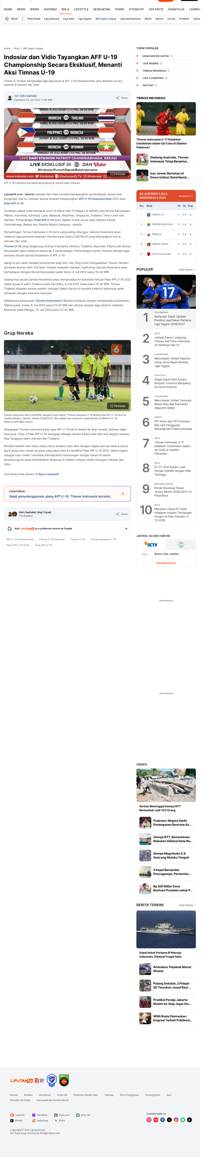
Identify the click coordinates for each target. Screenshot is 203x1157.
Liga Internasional (130, 18)
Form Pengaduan (129, 1095)
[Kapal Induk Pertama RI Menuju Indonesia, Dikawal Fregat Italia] (166, 929)
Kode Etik (62, 1095)
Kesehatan (101, 9)
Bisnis (34, 9)
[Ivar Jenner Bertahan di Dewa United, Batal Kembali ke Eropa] (142, 175)
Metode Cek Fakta (20, 1100)
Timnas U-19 (12, 246)
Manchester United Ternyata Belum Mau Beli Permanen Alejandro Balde (172, 404)
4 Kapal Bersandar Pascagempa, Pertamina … (172, 872)
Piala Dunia (34, 18)
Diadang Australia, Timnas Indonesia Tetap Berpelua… (169, 159)
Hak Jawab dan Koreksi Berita (52, 1100)
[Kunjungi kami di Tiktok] (189, 1119)
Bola (65, 9)
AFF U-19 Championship (95, 198)
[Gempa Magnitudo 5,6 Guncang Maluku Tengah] (145, 855)
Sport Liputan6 (48, 474)
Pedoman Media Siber (86, 1095)
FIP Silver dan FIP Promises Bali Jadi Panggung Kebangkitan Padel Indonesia (173, 425)
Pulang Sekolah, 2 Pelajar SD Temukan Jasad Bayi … (172, 985)
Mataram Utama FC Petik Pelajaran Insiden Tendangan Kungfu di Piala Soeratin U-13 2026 (173, 514)
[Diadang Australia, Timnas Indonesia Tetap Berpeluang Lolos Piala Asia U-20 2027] (142, 159)
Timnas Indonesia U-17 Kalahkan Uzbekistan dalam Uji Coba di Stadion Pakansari (161, 143)
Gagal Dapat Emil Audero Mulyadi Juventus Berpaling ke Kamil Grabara (172, 383)
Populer (144, 269)
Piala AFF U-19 (13, 203)
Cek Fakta (156, 9)
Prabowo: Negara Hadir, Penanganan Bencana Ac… (172, 822)
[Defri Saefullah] (9, 97)
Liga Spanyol (51, 18)
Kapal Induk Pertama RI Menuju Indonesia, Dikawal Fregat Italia (160, 954)
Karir (169, 1095)
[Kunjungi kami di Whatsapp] (182, 1119)
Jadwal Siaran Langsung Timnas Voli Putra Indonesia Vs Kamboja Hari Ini (172, 341)
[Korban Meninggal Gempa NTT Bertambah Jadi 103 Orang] (166, 785)
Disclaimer (45, 1095)
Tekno (119, 9)
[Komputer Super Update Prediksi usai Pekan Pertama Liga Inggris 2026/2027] (166, 292)
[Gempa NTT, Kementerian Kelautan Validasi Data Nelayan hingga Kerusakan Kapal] (145, 839)
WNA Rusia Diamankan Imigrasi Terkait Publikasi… (172, 1018)
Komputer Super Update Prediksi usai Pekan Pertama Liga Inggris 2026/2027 (172, 320)
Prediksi (184, 18)
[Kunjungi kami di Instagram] (176, 1119)
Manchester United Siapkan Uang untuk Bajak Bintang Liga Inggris (172, 362)
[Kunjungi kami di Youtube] (155, 1119)
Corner (171, 18)
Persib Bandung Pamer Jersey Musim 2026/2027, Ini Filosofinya (173, 491)
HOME (8, 9)
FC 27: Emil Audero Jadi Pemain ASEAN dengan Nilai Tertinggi (172, 470)
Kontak (14, 1095)
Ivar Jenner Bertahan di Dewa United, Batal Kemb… (169, 175)
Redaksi (28, 1095)
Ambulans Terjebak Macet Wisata (172, 969)
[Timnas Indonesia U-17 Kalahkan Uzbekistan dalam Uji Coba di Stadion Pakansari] (166, 119)
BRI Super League (106, 18)
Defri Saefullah (28, 95)
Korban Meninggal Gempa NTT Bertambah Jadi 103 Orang (160, 808)
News (21, 9)
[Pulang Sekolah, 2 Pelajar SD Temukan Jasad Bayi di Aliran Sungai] (145, 985)
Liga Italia (68, 18)
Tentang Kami (152, 1095)
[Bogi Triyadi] (14, 514)
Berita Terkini (150, 905)
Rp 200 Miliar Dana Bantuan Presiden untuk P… (172, 888)
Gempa (141, 764)
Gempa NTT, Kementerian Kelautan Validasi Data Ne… (172, 839)
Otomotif (136, 9)
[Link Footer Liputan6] (27, 1080)
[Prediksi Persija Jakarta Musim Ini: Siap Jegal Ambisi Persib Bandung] (145, 1002)
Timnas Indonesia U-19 (51, 300)
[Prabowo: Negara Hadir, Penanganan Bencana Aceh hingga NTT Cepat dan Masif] (145, 823)
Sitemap (109, 1095)
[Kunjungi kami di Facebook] (162, 1119)
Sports (160, 18)
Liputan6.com (37, 1130)
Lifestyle (81, 9)
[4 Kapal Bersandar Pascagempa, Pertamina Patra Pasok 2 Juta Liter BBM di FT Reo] (145, 872)
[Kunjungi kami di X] (169, 1119)
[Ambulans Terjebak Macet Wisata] (145, 969)
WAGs (148, 18)
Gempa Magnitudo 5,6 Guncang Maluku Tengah (171, 855)
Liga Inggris (85, 18)
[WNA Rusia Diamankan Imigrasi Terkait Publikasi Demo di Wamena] (145, 1018)
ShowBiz (50, 9)
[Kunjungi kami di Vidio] (149, 1119)
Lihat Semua (186, 269)
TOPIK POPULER (147, 48)
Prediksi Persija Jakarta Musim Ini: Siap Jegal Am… (172, 1002)
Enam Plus (176, 9)
